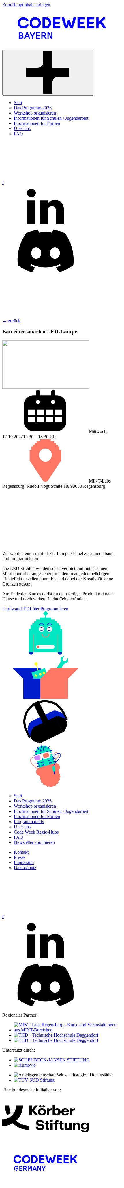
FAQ (18, 837)
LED (25, 608)
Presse (19, 857)
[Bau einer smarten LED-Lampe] (45, 387)
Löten (35, 608)
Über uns (22, 826)
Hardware (11, 608)
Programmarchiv (29, 821)
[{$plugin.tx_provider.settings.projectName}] (62, 47)
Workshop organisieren (35, 806)
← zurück (11, 320)
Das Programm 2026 (33, 800)
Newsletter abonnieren (34, 842)
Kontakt (21, 852)
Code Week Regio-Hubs (36, 831)
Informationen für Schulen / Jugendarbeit (51, 811)
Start (18, 795)
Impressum (24, 862)
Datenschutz (25, 867)
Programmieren (54, 608)
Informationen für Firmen (37, 816)
